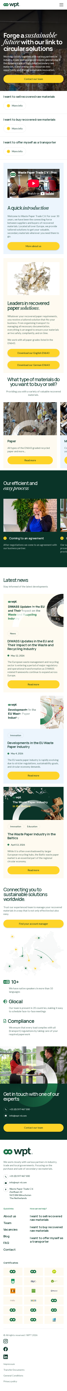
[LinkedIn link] (6, 1341)
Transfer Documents (14, 1369)
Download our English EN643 (33, 352)
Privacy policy (10, 1381)
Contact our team (33, 78)
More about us (33, 246)
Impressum (9, 1364)
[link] (33, 79)
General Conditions (13, 1375)
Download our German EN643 (33, 365)
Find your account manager (33, 923)
